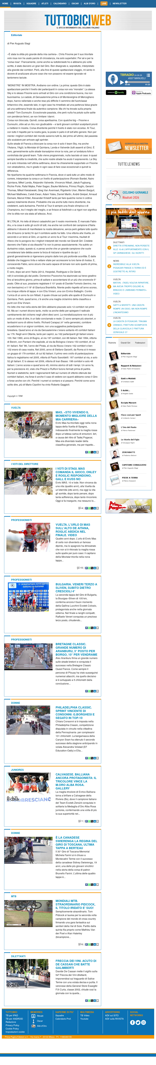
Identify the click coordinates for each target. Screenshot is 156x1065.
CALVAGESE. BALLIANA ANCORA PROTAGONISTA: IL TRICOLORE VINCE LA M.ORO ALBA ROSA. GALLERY (76, 781)
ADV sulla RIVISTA (114, 1018)
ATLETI (44, 3)
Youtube (84, 1018)
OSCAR (75, 3)
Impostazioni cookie (15, 1031)
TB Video (84, 1015)
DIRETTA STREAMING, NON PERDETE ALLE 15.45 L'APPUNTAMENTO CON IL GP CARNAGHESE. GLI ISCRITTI (131, 249)
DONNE (15, 703)
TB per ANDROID (14, 1018)
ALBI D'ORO (89, 3)
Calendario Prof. (63, 1018)
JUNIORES (17, 769)
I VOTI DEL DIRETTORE (24, 464)
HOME (5, 3)
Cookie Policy (12, 1028)
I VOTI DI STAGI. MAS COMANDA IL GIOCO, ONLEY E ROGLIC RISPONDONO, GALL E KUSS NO (76, 473)
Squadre (59, 1015)
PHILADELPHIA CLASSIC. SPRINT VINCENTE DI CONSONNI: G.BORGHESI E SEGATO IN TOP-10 (75, 712)
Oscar (39, 1020)
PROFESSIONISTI (21, 520)
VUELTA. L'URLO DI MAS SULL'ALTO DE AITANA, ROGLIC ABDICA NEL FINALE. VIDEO (73, 529)
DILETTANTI (18, 956)
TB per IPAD (12, 1015)
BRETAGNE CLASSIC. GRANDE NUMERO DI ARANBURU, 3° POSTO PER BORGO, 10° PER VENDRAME (76, 649)
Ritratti (39, 1015)
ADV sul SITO (112, 1015)
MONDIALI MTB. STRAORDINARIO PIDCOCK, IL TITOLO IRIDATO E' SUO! (75, 904)
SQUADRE (31, 3)
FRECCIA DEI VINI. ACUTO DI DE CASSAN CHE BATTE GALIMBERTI (76, 964)
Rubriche (112, 342)
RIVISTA (17, 3)
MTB (13, 896)
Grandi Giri (125, 342)
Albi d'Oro (41, 1025)
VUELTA (16, 407)
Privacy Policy (12, 1025)
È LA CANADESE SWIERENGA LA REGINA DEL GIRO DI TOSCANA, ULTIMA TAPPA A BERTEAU (76, 842)
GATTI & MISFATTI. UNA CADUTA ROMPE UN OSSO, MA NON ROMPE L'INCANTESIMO (130, 309)
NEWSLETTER (119, 3)
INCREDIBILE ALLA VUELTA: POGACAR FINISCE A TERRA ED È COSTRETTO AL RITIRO (129, 268)
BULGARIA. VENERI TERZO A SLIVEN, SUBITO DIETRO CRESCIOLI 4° (76, 587)
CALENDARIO (59, 3)
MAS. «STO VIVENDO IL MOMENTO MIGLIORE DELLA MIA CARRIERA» (76, 415)
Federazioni (140, 342)
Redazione (11, 1021)
